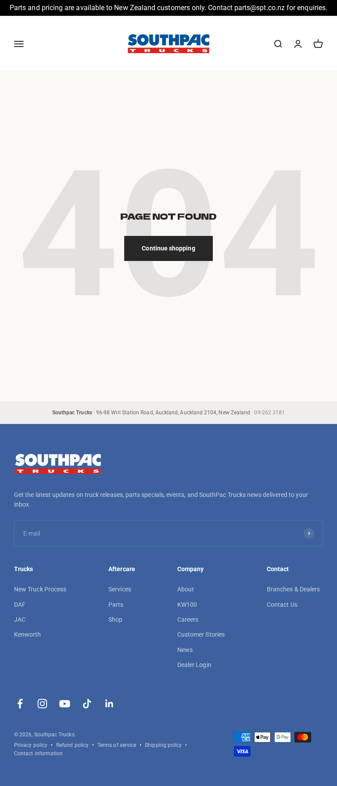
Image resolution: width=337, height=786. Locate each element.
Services (119, 589)
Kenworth (27, 634)
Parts (115, 604)
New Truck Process (40, 589)
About (185, 589)
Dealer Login (194, 664)
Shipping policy (163, 745)
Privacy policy (30, 745)
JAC (19, 619)
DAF (19, 604)
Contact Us (282, 604)
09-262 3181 (269, 412)
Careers (188, 619)
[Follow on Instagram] (42, 704)
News (185, 649)
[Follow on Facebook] (20, 704)
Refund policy (72, 745)
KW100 (187, 604)
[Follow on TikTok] (87, 704)
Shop (115, 619)
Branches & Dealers (293, 589)
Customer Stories (201, 634)
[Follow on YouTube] (65, 704)
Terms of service (116, 745)
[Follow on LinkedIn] (109, 704)
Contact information (38, 753)
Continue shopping (168, 248)
